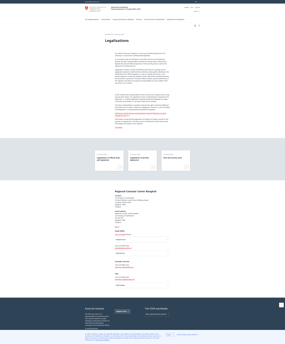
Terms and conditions (102, 340)
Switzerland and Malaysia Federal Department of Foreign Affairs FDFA (125, 8)
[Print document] (195, 25)
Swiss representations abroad (155, 314)
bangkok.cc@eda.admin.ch (124, 267)
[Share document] (199, 25)
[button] (92, 19)
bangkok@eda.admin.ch (123, 248)
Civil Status (119, 127)
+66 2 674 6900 (120, 234)
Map (116, 227)
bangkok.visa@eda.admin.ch (125, 279)
